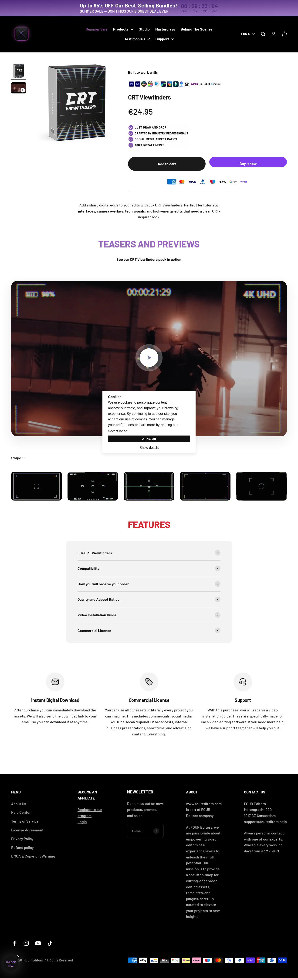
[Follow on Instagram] (26, 943)
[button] (10, 963)
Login (82, 821)
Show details (149, 448)
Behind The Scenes (197, 29)
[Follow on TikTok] (50, 943)
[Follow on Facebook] (14, 943)
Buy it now (248, 163)
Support (162, 39)
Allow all (149, 439)
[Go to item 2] (18, 88)
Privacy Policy (22, 838)
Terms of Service (25, 821)
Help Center (21, 812)
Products (121, 29)
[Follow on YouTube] (38, 943)
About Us (18, 803)
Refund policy (22, 847)
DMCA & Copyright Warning (33, 856)
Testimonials (134, 39)
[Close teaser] (18, 956)
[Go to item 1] (18, 72)
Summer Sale (97, 29)
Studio (144, 29)
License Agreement (27, 830)
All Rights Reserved (58, 960)
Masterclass (165, 29)
